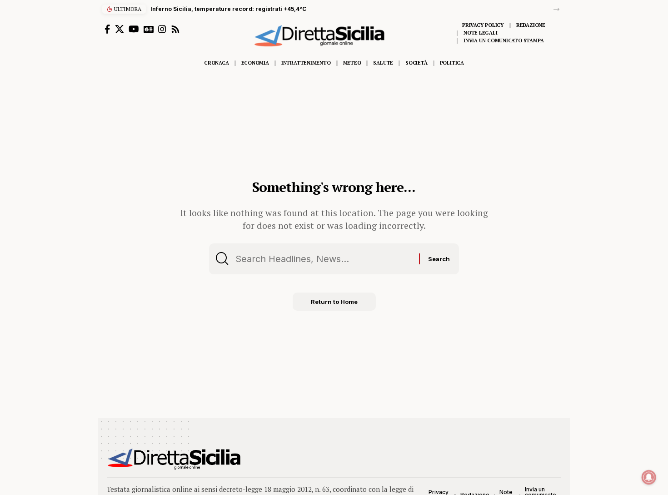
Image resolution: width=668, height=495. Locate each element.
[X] (119, 29)
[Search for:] (324, 258)
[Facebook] (107, 29)
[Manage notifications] (649, 477)
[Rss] (175, 29)
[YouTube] (133, 29)
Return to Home (334, 301)
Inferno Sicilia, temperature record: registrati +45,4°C (228, 8)
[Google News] (148, 29)
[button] (556, 9)
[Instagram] (162, 29)
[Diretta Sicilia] (175, 459)
